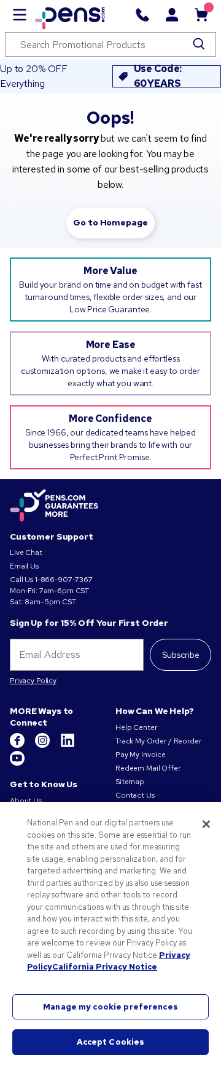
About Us (26, 801)
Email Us (24, 566)
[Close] (206, 824)
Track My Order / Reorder (158, 741)
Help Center (136, 727)
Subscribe (181, 654)
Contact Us (135, 795)
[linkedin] (67, 745)
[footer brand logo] (54, 506)
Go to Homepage (110, 222)
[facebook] (18, 745)
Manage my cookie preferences (110, 1007)
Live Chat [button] (26, 552)
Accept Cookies (111, 1042)
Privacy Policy (33, 681)
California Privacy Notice (104, 967)
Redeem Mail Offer (147, 768)
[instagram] (43, 745)
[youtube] (17, 763)
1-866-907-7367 (64, 580)
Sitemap (129, 782)
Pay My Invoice (140, 754)
